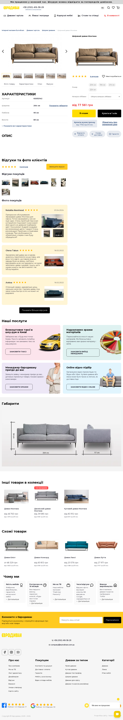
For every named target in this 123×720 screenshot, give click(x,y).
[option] (35, 51)
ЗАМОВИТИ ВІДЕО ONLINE (83, 387)
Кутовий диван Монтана (75, 509)
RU (102, 8)
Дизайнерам (13, 676)
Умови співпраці (15, 687)
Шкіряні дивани (48, 30)
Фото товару (9, 84)
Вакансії (12, 684)
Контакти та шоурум (43, 666)
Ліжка (104, 669)
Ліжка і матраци (40, 16)
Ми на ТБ (12, 669)
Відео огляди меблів (43, 680)
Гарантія (38, 673)
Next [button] (120, 550)
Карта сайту (14, 691)
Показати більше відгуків (34, 310)
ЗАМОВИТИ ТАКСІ (18, 352)
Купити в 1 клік (109, 113)
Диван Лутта (100, 557)
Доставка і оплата (42, 669)
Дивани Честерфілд (73, 673)
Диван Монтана (11, 509)
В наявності (113, 16)
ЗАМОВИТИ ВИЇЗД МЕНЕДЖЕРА (79, 353)
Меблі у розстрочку (43, 676)
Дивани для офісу (72, 680)
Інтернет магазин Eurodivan (13, 30)
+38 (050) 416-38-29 (33, 7)
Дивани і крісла (15, 16)
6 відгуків (24, 167)
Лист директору (15, 673)
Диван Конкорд (41, 557)
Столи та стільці (90, 16)
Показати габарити (58, 106)
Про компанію (14, 666)
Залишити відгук (57, 167)
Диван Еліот (9, 557)
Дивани (105, 666)
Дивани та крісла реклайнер (77, 684)
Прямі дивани (70, 666)
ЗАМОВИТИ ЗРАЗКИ (19, 387)
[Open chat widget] (117, 714)
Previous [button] (2, 550)
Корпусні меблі (65, 16)
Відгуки (49, 84)
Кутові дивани (71, 669)
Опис (40, 84)
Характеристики (26, 84)
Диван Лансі (70, 557)
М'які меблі (106, 673)
